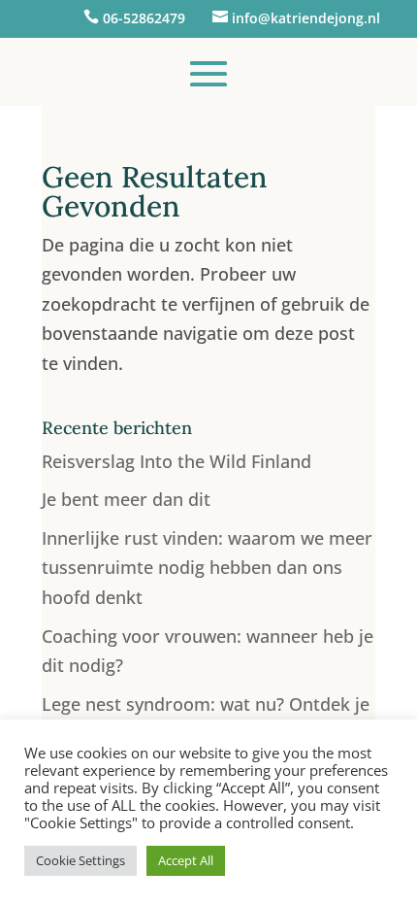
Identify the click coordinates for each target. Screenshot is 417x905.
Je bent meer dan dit (126, 499)
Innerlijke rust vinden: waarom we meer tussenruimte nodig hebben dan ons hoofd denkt (207, 567)
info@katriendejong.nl (306, 18)
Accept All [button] (185, 860)
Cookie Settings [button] (80, 860)
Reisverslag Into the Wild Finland (176, 461)
